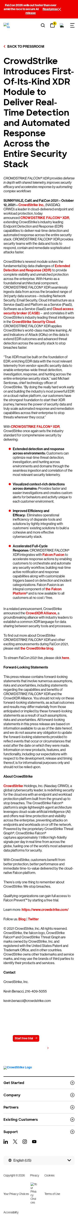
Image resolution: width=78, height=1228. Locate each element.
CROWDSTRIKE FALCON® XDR (44, 218)
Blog (22, 919)
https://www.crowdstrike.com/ (45, 910)
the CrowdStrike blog (36, 648)
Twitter (33, 919)
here (65, 658)
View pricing (37, 1048)
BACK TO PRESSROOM (25, 46)
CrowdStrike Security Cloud (33, 322)
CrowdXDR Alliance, (41, 613)
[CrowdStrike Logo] (6, 25)
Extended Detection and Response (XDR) (36, 268)
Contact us (52, 1038)
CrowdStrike (13, 786)
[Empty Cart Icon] (62, 25)
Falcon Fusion (53, 555)
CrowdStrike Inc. (31, 205)
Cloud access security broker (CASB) (38, 311)
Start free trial (24, 1038)
